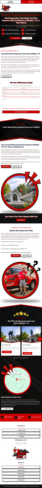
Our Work (21, 476)
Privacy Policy (32, 486)
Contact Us (22, 433)
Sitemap (37, 486)
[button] (40, 8)
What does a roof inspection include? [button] (10, 245)
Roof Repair (27, 345)
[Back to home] (6, 8)
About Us (21, 467)
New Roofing (6, 345)
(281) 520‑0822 (8, 417)
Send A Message (36, 417)
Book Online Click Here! (31, 2)
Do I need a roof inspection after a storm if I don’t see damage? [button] (16, 252)
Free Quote (16, 38)
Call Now (28, 38)
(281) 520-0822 (6, 76)
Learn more (7, 351)
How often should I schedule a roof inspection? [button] (12, 241)
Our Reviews (21, 470)
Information (21, 480)
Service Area (8, 408)
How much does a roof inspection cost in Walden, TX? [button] (13, 248)
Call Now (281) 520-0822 (10, 2)
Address (21, 436)
